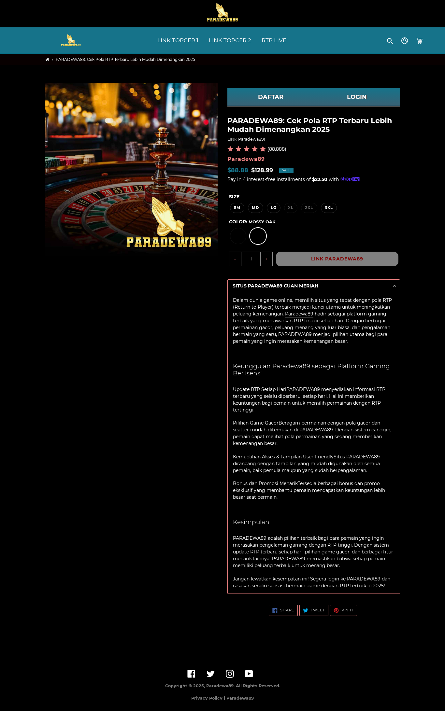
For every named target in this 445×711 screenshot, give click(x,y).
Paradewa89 (299, 314)
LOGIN (357, 97)
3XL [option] (329, 207)
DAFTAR (270, 97)
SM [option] (237, 207)
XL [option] (291, 207)
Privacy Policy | (208, 698)
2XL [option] (309, 207)
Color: (252, 222)
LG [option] (274, 207)
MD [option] (255, 207)
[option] (238, 236)
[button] (390, 40)
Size (234, 197)
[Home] (47, 60)
